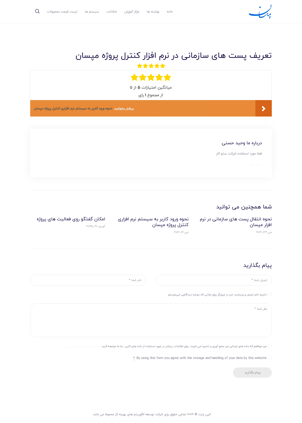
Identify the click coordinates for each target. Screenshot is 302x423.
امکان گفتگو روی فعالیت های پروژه (71, 219)
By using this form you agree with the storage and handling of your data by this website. (200, 358)
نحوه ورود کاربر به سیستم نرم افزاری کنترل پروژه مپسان (153, 222)
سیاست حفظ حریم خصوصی (84, 346)
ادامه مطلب (254, 164)
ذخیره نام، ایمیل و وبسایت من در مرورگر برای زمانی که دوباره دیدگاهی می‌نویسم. (217, 294)
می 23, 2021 (264, 232)
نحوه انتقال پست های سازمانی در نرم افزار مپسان (236, 222)
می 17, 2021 (181, 232)
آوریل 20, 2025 (95, 226)
